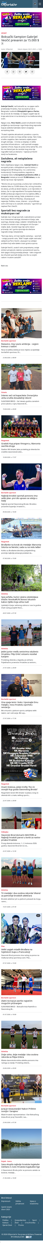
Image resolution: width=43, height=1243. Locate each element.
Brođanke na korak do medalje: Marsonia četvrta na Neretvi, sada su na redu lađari (21, 546)
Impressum (5, 1201)
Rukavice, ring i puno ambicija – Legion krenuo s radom (20, 345)
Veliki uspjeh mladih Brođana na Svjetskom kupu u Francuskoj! (16, 950)
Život (17, 1223)
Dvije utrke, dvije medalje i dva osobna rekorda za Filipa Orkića (19, 1055)
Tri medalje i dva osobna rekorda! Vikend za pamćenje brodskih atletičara (20, 894)
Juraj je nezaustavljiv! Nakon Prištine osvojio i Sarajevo (18, 1110)
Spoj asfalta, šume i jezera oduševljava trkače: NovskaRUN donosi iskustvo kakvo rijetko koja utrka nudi (19, 599)
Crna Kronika (30, 1223)
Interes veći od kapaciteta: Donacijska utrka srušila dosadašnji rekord (19, 396)
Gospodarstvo (20, 1220)
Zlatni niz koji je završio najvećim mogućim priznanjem (16, 1002)
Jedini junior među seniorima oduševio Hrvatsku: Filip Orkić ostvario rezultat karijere (19, 654)
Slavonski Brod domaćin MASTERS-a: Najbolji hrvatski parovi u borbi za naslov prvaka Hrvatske (20, 837)
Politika (5, 1220)
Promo (21, 1225)
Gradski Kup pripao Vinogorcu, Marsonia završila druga (20, 444)
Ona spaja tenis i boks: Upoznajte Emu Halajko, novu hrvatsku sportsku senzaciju (19, 705)
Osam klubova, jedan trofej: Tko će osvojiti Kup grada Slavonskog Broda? (19, 788)
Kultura (5, 1223)
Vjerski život (7, 1225)
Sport (34, 1220)
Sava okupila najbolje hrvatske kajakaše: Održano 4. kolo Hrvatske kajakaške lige (20, 1165)
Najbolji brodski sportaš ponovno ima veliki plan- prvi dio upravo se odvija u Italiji (19, 498)
